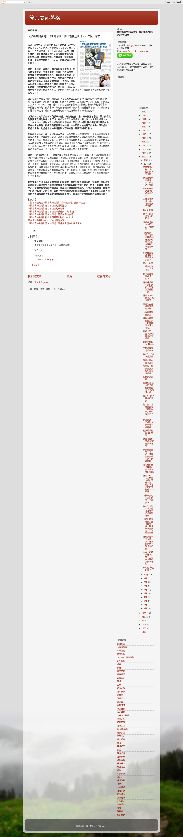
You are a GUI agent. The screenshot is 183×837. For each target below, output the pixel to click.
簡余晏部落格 (44, 18)
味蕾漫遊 (121, 780)
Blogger (102, 826)
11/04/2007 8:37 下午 (44, 259)
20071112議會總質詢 (148, 355)
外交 (119, 743)
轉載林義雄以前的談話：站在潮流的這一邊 (148, 287)
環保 (119, 681)
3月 (146, 601)
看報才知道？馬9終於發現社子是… (148, 334)
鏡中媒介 (121, 661)
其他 (119, 784)
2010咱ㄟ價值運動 (125, 657)
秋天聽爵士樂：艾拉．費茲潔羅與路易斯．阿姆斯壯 (148, 455)
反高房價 (121, 804)
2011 (144, 142)
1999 (144, 632)
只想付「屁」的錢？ (148, 569)
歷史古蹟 (121, 671)
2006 (144, 613)
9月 (146, 578)
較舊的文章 (104, 276)
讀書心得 (121, 688)
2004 (144, 621)
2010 (144, 145)
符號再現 (121, 722)
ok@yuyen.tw (133, 45)
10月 (146, 575)
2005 (144, 617)
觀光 (119, 750)
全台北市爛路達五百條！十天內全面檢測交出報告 (148, 558)
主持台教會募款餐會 (148, 349)
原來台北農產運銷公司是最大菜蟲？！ (148, 256)
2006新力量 (122, 729)
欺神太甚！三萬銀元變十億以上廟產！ (148, 423)
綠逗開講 (121, 815)
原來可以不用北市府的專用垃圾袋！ (148, 192)
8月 (146, 582)
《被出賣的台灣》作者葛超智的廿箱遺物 (47, 205)
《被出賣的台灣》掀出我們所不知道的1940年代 (50, 217)
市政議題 (121, 651)
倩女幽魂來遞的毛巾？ (148, 276)
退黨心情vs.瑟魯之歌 (148, 361)
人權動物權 (122, 647)
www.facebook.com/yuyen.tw (136, 51)
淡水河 (120, 777)
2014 (144, 130)
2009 (144, 149)
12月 (146, 160)
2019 (144, 112)
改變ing (120, 678)
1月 (146, 608)
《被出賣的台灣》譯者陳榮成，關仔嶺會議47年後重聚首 (55, 223)
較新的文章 (34, 276)
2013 (144, 134)
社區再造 (121, 791)
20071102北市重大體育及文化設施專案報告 (148, 511)
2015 (144, 127)
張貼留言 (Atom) (41, 282)
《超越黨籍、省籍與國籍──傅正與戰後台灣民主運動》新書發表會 (148, 241)
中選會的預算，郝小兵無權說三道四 (148, 202)
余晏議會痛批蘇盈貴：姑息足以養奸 (148, 181)
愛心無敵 (121, 712)
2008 (144, 153)
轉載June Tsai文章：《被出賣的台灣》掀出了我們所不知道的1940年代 (149, 484)
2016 (144, 123)
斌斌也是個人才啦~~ (148, 343)
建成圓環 (121, 757)
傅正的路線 (148, 210)
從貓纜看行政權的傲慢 (148, 433)
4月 (146, 597)
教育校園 (121, 739)
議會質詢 (121, 654)
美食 (119, 808)
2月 (146, 605)
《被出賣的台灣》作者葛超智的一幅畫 (46, 208)
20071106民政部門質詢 (148, 398)
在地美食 (121, 726)
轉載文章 (121, 767)
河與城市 (121, 801)
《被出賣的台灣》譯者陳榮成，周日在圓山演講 (50, 214)
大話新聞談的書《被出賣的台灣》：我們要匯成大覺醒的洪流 (56, 202)
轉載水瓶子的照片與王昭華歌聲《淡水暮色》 (148, 323)
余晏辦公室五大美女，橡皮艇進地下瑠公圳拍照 (148, 543)
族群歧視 (121, 702)
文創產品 (121, 787)
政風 (119, 770)
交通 (119, 668)
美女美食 (121, 763)
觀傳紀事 (121, 746)
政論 (119, 664)
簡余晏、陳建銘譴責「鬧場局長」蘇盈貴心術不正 (148, 410)
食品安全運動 (123, 715)
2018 (144, 115)
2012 (144, 138)
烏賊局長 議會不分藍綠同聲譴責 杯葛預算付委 (148, 387)
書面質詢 (121, 733)
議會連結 (121, 798)
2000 (144, 628)
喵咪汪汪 (121, 705)
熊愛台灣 (121, 753)
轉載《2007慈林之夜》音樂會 (148, 297)
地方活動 (121, 709)
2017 (144, 119)
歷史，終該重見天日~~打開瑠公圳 (148, 266)
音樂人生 (121, 719)
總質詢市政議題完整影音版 (148, 306)
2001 (144, 624)
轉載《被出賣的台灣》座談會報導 (148, 442)
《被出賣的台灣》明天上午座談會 (148, 499)
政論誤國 (121, 760)
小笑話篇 (121, 774)
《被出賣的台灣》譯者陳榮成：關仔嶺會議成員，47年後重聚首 (148, 526)
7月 (146, 586)
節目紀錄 (121, 644)
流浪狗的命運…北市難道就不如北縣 (148, 170)
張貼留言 (36, 265)
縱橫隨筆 (121, 674)
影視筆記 (121, 736)
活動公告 (121, 698)
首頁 (69, 276)
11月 (146, 164)
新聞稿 (120, 695)
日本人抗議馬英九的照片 (148, 216)
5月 (146, 593)
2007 (144, 157)
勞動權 (120, 811)
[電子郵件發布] (34, 230)
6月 (146, 590)
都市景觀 (121, 692)
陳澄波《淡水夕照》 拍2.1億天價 (148, 225)
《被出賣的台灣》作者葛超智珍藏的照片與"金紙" (51, 211)
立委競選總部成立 (148, 313)
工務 (119, 685)
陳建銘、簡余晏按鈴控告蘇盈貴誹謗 (148, 369)
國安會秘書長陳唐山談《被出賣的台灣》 (47, 220)
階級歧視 (121, 794)
